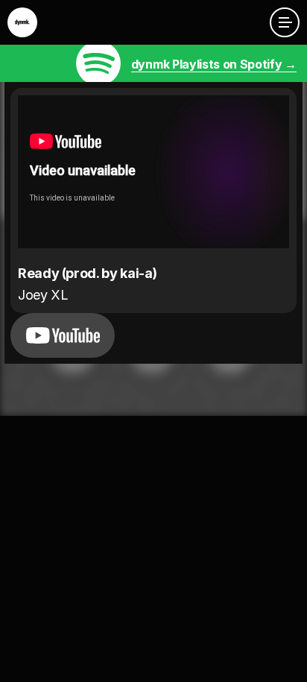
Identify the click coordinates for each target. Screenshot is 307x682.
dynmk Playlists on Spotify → (214, 64)
